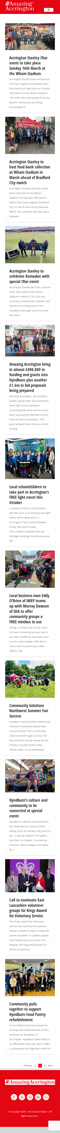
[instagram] (30, 1097)
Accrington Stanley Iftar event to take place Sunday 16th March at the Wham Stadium (28, 65)
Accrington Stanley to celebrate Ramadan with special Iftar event (29, 276)
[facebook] (14, 1097)
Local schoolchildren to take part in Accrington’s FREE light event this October (29, 494)
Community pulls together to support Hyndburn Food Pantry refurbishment (27, 1011)
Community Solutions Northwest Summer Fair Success (28, 711)
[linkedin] (38, 1097)
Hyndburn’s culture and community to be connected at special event (28, 808)
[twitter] (22, 1097)
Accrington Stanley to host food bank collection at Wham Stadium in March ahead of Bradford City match (29, 172)
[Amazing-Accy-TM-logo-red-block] (19, 2)
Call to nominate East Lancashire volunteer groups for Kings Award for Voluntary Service (28, 907)
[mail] (46, 1097)
